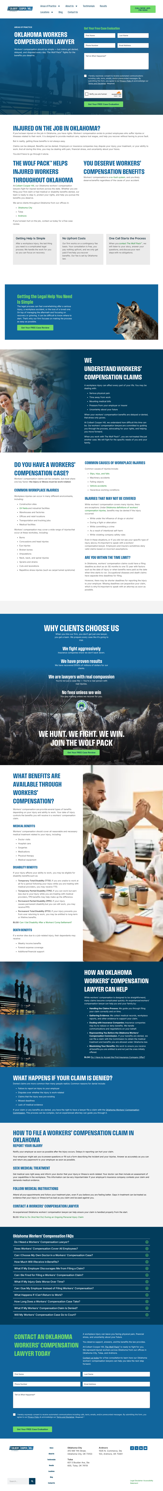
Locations (44, 12)
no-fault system (117, 177)
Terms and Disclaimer (97, 83)
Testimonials (89, 6)
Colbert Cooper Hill (24, 185)
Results (103, 6)
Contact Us (73, 12)
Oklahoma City (25, 207)
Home (51, 1448)
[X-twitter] (136, 1448)
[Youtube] (145, 1448)
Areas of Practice (48, 6)
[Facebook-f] (132, 1448)
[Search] (32, 1481)
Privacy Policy (126, 81)
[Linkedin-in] (141, 1448)
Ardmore (22, 216)
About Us (69, 6)
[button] (81, 1242)
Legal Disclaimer (136, 1481)
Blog (61, 12)
